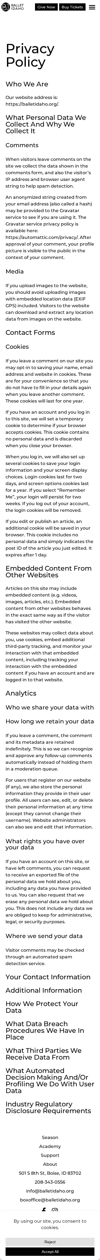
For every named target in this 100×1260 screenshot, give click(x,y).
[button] (92, 7)
